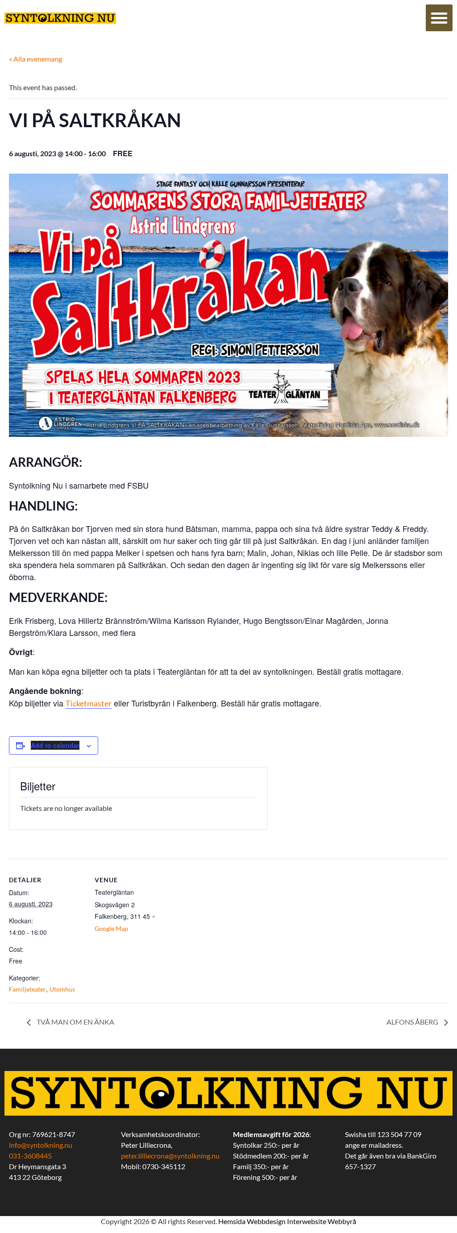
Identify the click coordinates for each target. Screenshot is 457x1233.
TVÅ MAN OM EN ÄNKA (74, 1021)
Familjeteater (27, 989)
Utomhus (62, 989)
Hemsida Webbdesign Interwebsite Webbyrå (287, 1221)
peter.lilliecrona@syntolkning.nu (170, 1155)
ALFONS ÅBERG (413, 1021)
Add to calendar (55, 745)
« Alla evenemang (35, 58)
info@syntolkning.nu (40, 1145)
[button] (439, 17)
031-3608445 (30, 1155)
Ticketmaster (89, 703)
